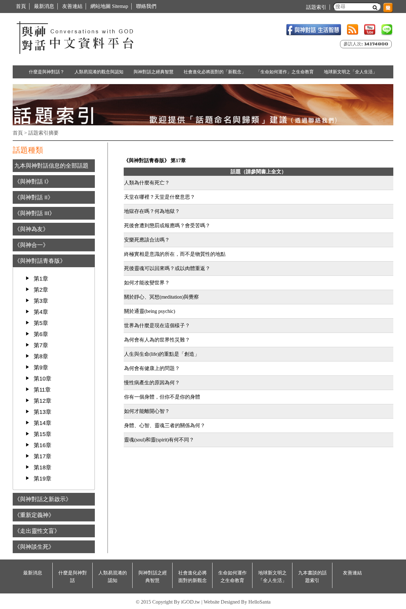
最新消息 (44, 6)
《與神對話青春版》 (40, 261)
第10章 (42, 378)
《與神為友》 (31, 229)
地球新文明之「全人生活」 (350, 72)
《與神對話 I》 (33, 181)
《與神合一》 (31, 245)
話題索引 (316, 7)
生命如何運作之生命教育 (232, 576)
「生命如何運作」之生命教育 (285, 72)
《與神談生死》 (34, 547)
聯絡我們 (146, 6)
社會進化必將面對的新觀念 (192, 576)
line (386, 29)
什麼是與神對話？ (46, 72)
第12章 (42, 401)
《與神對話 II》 (33, 197)
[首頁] (76, 36)
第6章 (41, 334)
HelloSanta (259, 602)
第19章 (42, 478)
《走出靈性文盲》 (37, 531)
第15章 (42, 434)
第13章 (42, 412)
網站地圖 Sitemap (109, 6)
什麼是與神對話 (72, 576)
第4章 (41, 312)
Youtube (369, 29)
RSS (352, 29)
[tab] (54, 165)
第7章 (41, 345)
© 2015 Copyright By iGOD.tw (168, 602)
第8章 (41, 356)
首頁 (21, 6)
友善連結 (72, 6)
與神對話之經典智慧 (154, 72)
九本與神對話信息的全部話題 (51, 165)
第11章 (42, 390)
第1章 (41, 278)
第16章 (42, 445)
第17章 (42, 456)
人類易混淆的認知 (112, 576)
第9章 (41, 367)
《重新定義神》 (34, 515)
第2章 (41, 290)
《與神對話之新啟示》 (42, 499)
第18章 (42, 467)
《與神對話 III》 (34, 213)
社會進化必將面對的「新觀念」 (215, 72)
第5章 (41, 323)
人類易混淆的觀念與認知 (99, 72)
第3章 (41, 301)
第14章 (42, 423)
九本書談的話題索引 (312, 576)
